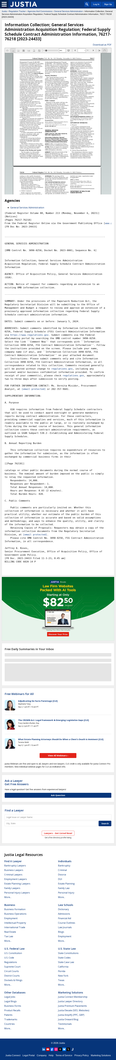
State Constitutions (68, 953)
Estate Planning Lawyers (17, 883)
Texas (61, 980)
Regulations (10, 962)
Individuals (64, 861)
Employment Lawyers (15, 879)
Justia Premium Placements (72, 1005)
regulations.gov (62, 368)
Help (51, 1055)
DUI (60, 879)
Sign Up (108, 4)
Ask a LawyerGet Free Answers (17, 782)
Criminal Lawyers (13, 874)
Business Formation (14, 909)
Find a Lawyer (14, 810)
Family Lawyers (12, 888)
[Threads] (60, 1049)
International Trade (14, 927)
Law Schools (65, 905)
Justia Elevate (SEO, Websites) (73, 1010)
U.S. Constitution (13, 953)
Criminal (62, 870)
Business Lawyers (13, 870)
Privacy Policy (81, 1055)
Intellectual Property (15, 922)
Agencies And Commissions (40, 11)
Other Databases (14, 992)
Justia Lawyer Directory (70, 1001)
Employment (11, 918)
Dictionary (63, 909)
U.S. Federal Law (14, 948)
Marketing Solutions (70, 992)
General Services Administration (68, 11)
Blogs (61, 931)
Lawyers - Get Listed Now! (58, 833)
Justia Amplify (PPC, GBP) (71, 1014)
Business (9, 905)
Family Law (63, 888)
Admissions (64, 913)
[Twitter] (68, 1049)
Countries (9, 1023)
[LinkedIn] (43, 1049)
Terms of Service (64, 1055)
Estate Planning (66, 883)
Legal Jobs (9, 996)
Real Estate (10, 931)
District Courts (12, 975)
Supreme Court (12, 966)
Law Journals (65, 927)
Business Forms (12, 1005)
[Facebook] (52, 1049)
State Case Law (66, 962)
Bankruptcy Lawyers (15, 865)
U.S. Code (9, 957)
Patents (8, 1014)
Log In (96, 4)
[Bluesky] (64, 1049)
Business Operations (15, 913)
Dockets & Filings (13, 980)
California (63, 966)
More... (7, 897)
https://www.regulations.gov (29, 335)
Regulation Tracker (17, 11)
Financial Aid (64, 918)
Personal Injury (66, 892)
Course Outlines (66, 922)
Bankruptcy (64, 865)
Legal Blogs (10, 1001)
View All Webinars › (58, 755)
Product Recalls (12, 1010)
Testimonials (65, 1023)
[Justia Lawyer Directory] (72, 1049)
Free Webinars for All (19, 694)
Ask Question (58, 795)
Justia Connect (12, 1055)
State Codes (64, 957)
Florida (61, 971)
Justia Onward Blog (68, 1019)
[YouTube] (48, 1049)
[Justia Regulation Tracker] (23, 4)
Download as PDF (102, 44)
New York (63, 975)
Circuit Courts (11, 971)
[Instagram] (56, 1049)
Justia (4, 11)
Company (42, 1055)
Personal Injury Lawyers (17, 892)
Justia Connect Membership (72, 996)
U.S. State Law (67, 948)
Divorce (62, 874)
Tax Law (8, 936)
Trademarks (10, 1019)
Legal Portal (28, 1055)
